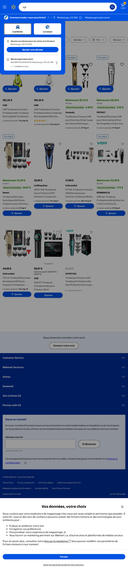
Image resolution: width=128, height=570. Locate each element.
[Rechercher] (112, 7)
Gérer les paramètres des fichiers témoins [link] (63, 564)
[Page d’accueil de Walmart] (13, 7)
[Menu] (5, 7)
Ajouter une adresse (32, 49)
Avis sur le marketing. (56, 541)
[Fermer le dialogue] (122, 506)
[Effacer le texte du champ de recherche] (108, 7)
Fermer (64, 556)
